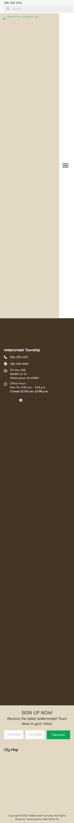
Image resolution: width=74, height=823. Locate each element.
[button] (58, 734)
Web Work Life (51, 819)
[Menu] (65, 165)
